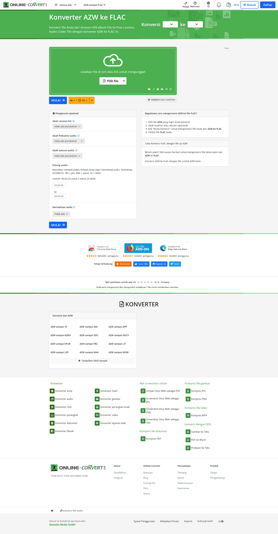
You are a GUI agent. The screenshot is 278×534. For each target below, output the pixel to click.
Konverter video (109, 415)
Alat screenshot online (153, 383)
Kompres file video (196, 408)
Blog (145, 477)
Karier (181, 477)
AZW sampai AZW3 (61, 335)
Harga (185, 6)
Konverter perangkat (66, 415)
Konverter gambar (110, 398)
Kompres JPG (198, 390)
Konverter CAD (63, 407)
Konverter (57, 383)
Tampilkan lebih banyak (94, 360)
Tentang (182, 472)
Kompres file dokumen (153, 431)
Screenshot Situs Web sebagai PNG (162, 410)
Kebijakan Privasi (169, 521)
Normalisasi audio (62, 207)
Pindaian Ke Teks (200, 447)
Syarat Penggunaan (144, 521)
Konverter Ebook (64, 431)
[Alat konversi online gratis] (27, 5)
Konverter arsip (63, 390)
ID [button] (208, 6)
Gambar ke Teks (200, 431)
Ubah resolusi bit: (62, 121)
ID (219, 521)
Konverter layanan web (113, 423)
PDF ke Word (198, 439)
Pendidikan (120, 472)
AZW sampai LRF (59, 352)
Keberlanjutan (185, 483)
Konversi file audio (73, 510)
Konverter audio (64, 398)
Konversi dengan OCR (198, 424)
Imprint (188, 521)
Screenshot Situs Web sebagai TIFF (162, 421)
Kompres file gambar (197, 383)
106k (143, 263)
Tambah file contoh (162, 99)
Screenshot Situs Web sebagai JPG (162, 400)
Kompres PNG (199, 398)
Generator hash (108, 390)
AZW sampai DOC (89, 335)
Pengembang (217, 477)
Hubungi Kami (205, 521)
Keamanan (183, 488)
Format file (149, 483)
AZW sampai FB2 (88, 343)
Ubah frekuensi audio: (64, 135)
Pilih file (112, 81)
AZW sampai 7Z (59, 326)
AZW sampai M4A (89, 352)
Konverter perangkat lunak (115, 407)
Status (146, 493)
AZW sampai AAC (89, 326)
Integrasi (118, 477)
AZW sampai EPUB (60, 343)
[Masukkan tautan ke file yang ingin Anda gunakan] (153, 89)
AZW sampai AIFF (118, 326)
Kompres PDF (153, 438)
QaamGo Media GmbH (62, 524)
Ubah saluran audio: (63, 150)
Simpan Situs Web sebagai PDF (163, 390)
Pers (145, 488)
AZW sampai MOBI (119, 352)
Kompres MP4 (199, 415)
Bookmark (125, 263)
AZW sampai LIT (117, 343)
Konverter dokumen (66, 423)
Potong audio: (60, 165)
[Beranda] (52, 510)
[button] (66, 5)
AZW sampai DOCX (119, 335)
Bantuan (195, 6)
